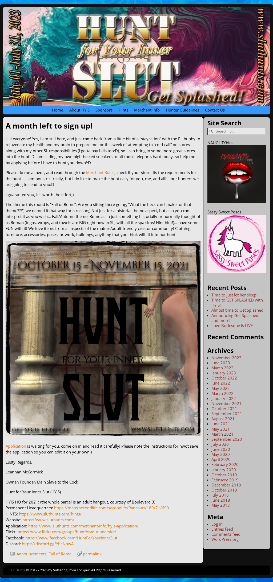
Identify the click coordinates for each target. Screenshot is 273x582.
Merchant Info (147, 110)
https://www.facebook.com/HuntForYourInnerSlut (71, 537)
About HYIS (79, 110)
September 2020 (226, 439)
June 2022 (220, 383)
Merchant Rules (100, 172)
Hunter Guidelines (182, 110)
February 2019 (225, 479)
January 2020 (223, 469)
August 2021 (223, 418)
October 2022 (224, 378)
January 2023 (223, 372)
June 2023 (220, 362)
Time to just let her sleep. (234, 295)
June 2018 (220, 500)
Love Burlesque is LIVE (232, 325)
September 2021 (226, 413)
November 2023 (226, 357)
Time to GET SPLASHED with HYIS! (237, 302)
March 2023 (222, 367)
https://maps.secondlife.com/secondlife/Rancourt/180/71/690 (111, 507)
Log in (217, 524)
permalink (92, 553)
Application (16, 446)
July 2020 (220, 444)
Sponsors (104, 110)
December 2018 (226, 485)
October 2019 (224, 474)
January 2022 (223, 398)
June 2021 (220, 423)
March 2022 (222, 393)
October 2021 (224, 408)
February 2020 (225, 464)
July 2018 (220, 495)
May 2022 (220, 388)
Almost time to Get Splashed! (237, 310)
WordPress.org (225, 539)
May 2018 (220, 505)
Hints (123, 110)
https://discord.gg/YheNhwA (48, 543)
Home (57, 110)
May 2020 (220, 454)
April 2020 (221, 459)
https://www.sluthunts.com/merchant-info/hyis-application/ (83, 526)
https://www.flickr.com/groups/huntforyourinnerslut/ (67, 531)
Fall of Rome (60, 553)
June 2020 (220, 449)
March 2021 (222, 434)
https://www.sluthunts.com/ (48, 519)
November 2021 (226, 403)
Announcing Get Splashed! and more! (235, 318)
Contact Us (215, 110)
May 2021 (220, 429)
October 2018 (224, 490)
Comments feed (225, 534)
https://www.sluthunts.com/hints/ (50, 514)
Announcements (31, 553)
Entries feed (222, 529)
